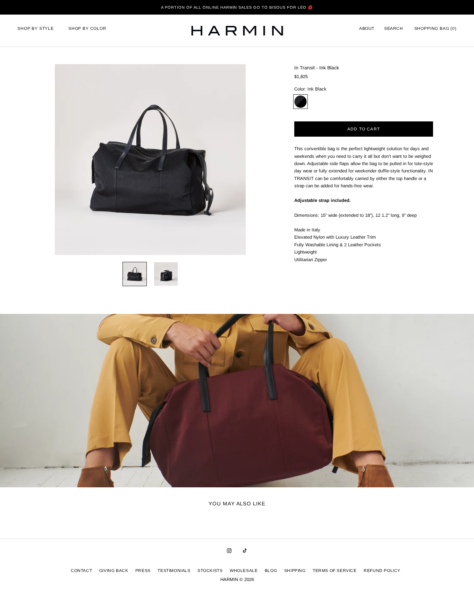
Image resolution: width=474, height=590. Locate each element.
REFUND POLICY (382, 570)
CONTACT (81, 570)
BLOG (271, 570)
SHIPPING (295, 570)
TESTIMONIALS (174, 570)
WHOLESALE (243, 570)
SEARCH (393, 28)
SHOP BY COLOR (87, 28)
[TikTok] (245, 550)
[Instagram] (229, 550)
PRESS (143, 570)
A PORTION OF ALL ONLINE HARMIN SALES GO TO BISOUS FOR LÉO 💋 (237, 7)
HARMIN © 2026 (237, 579)
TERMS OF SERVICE (335, 570)
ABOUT (366, 28)
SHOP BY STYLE (35, 28)
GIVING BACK (113, 570)
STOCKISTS (209, 570)
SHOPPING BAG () (435, 28)
